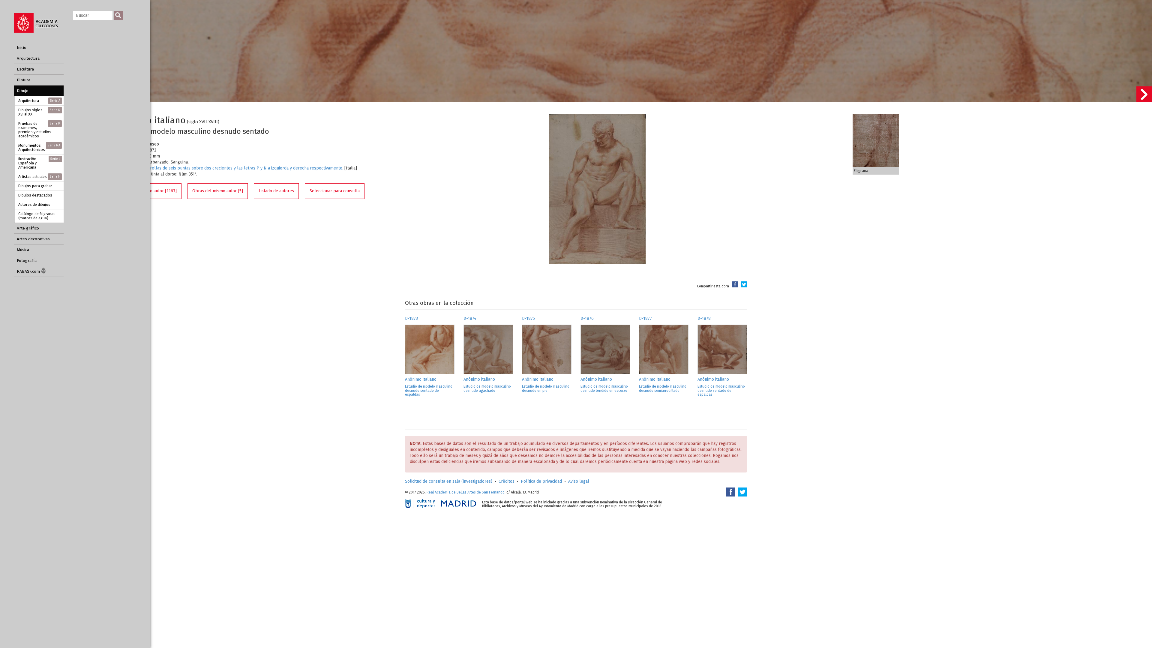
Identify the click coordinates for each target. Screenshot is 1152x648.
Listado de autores (276, 191)
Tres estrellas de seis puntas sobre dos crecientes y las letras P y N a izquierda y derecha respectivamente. (238, 168)
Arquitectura (28, 58)
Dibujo (22, 90)
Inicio (21, 47)
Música (23, 249)
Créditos (506, 481)
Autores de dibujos (34, 204)
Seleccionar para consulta (335, 191)
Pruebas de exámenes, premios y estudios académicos (39, 129)
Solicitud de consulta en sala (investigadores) (448, 481)
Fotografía (27, 260)
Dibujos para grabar (35, 186)
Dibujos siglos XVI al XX (39, 112)
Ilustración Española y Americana (39, 163)
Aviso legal (578, 481)
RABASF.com (29, 271)
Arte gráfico (28, 228)
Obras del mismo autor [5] (217, 191)
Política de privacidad (541, 481)
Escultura (25, 69)
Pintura (23, 79)
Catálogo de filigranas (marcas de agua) (37, 216)
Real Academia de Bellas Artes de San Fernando (466, 492)
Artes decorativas (33, 239)
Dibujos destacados (35, 195)
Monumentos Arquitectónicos (39, 147)
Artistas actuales (39, 176)
